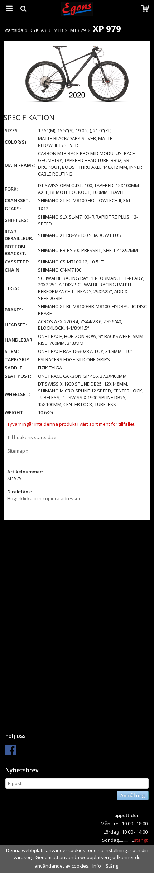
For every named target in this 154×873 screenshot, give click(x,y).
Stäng (112, 866)
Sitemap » (17, 451)
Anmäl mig (132, 795)
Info (96, 866)
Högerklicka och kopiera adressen (44, 498)
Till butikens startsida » (32, 437)
